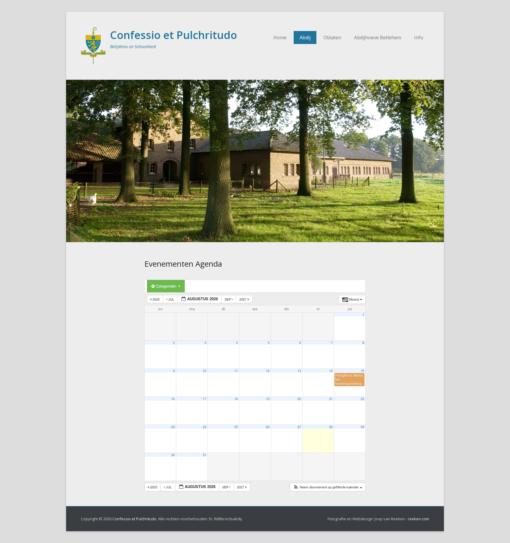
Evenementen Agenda (183, 263)
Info (418, 37)
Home (280, 37)
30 (173, 455)
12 (267, 370)
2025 (156, 299)
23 (173, 427)
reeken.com (418, 518)
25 (236, 427)
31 (204, 455)
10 (204, 370)
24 (204, 427)
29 (362, 427)
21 (331, 399)
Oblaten (332, 37)
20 (299, 399)
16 (173, 399)
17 (204, 399)
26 (267, 427)
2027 (243, 299)
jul (171, 299)
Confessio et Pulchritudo (173, 35)
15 (362, 370)
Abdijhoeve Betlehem (377, 37)
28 (331, 427)
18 (236, 399)
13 (299, 370)
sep (228, 299)
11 (236, 370)
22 (362, 399)
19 (267, 399)
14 (331, 370)
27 (299, 427)
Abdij (305, 37)
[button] (327, 487)
